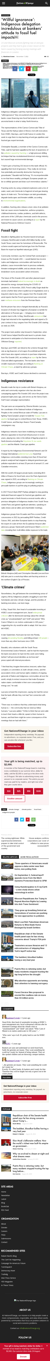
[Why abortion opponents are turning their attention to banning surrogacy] (7, 983)
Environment (5, 15)
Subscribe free (14, 746)
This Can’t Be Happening (10, 1259)
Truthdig (4, 1274)
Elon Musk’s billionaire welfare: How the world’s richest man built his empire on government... (30, 1143)
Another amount (14, 799)
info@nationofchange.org (30, 1328)
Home (3, 1192)
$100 (38, 791)
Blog (3, 1203)
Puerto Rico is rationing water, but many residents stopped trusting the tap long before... (31, 1168)
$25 (18, 791)
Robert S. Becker (18, 1134)
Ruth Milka (17, 1124)
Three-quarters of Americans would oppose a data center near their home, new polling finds (31, 866)
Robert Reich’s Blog (9, 1256)
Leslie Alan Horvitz (19, 1159)
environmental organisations (14, 201)
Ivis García (16, 1174)
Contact (4, 1242)
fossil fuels (37, 809)
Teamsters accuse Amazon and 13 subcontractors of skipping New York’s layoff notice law (31, 948)
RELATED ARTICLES (10, 857)
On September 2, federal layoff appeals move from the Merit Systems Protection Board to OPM (31, 878)
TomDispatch (6, 1267)
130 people (42, 638)
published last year (25, 454)
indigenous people (8, 812)
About (3, 1224)
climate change (14, 809)
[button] (46, 3)
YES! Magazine (7, 1281)
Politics (4, 960)
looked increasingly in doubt (29, 281)
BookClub (5, 1206)
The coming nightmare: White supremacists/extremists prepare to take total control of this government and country (13, 843)
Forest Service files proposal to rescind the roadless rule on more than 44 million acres (30, 995)
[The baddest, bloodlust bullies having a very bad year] (7, 958)
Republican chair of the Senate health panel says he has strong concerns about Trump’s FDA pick (30, 936)
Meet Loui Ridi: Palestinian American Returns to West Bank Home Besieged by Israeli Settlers (31, 925)
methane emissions (13, 300)
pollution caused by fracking (15, 153)
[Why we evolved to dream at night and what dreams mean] (6, 1155)
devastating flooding (16, 638)
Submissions (6, 1238)
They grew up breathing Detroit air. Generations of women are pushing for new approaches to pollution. (31, 913)
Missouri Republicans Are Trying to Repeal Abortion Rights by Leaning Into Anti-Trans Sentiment (31, 901)
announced (38, 316)
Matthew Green (9, 56)
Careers (4, 1231)
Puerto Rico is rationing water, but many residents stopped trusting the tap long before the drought (31, 972)
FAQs (3, 1235)
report (37, 220)
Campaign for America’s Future (13, 1263)
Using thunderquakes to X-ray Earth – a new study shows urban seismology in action (31, 890)
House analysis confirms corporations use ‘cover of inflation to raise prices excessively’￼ (38, 842)
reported (18, 341)
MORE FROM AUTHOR (29, 857)
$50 (28, 791)
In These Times (7, 1285)
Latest (3, 1199)
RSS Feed (5, 1210)
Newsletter (5, 1195)
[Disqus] (25, 1044)
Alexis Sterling (18, 1149)
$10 (8, 791)
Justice (4, 879)
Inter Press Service (8, 1278)
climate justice (26, 809)
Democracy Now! (8, 1270)
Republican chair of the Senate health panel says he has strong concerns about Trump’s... (30, 1118)
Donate (4, 1227)
